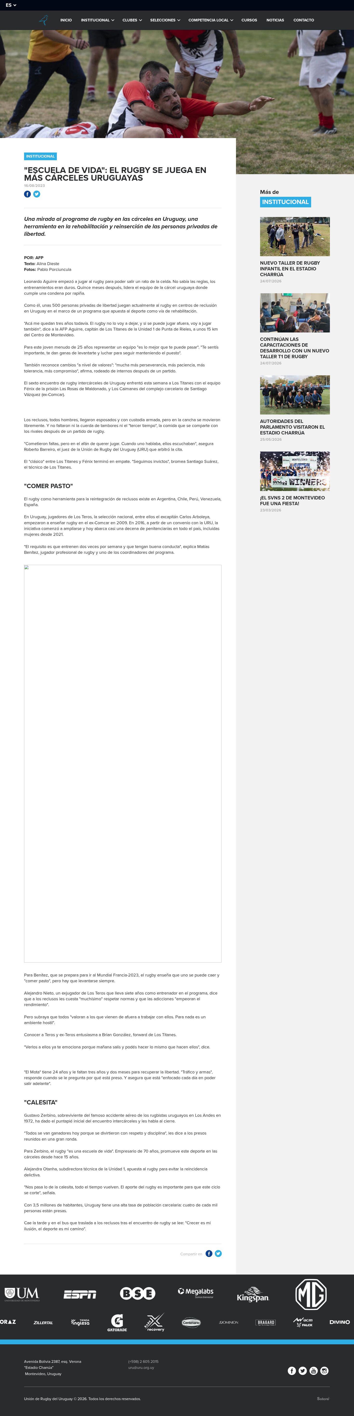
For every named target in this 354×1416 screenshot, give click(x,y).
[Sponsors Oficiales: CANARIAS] (299, 1323)
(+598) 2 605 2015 (143, 1361)
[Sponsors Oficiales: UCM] (225, 1323)
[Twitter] (302, 1372)
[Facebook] (292, 1372)
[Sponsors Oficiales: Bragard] (188, 1323)
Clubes (130, 20)
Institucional (95, 20)
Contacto (304, 20)
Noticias (275, 20)
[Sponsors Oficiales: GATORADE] (40, 1323)
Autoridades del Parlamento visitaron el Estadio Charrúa (292, 427)
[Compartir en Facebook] (27, 195)
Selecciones (163, 20)
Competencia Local (209, 20)
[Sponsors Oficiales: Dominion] (151, 1323)
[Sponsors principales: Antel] (304, 1294)
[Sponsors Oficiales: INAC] (337, 1323)
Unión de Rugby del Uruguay (43, 20)
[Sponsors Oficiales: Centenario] (114, 1323)
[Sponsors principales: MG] (246, 1294)
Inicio (66, 20)
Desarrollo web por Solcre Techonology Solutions (323, 1398)
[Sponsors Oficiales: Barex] (77, 1322)
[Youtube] (313, 1372)
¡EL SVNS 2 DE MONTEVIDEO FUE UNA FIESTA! (292, 501)
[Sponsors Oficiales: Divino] (262, 1323)
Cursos (249, 20)
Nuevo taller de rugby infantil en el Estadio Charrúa (290, 269)
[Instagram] (324, 1372)
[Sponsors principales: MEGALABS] (131, 1294)
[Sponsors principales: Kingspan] (188, 1294)
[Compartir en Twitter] (36, 195)
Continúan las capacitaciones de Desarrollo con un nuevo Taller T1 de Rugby (294, 348)
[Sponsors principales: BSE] (73, 1294)
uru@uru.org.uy (141, 1367)
